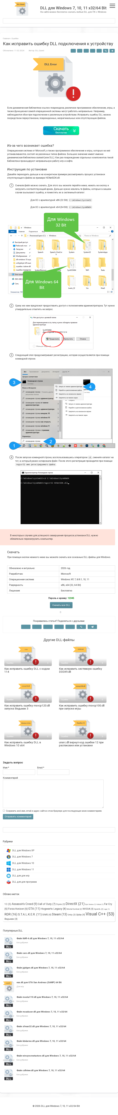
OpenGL (98, 909)
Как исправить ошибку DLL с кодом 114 (27, 670)
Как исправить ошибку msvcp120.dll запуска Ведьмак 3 (27, 707)
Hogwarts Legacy (53, 908)
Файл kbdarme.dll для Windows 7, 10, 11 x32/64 (41, 1041)
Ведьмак (10, 919)
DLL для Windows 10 (23, 863)
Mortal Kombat (74, 909)
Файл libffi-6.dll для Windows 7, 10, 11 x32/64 (40, 938)
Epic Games (90, 904)
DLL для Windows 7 (22, 856)
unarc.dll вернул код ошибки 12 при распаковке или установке (81, 744)
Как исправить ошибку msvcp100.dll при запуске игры (81, 707)
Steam (59, 914)
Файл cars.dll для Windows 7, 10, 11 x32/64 (39, 953)
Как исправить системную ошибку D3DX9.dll (80, 670)
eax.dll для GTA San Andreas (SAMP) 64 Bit (39, 982)
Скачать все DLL (61, 605)
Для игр (20, 986)
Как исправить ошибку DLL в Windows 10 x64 (22, 744)
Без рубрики (22, 942)
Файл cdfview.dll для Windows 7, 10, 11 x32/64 (41, 1070)
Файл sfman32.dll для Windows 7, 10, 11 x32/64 (41, 1026)
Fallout (100, 904)
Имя (6, 767)
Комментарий (10, 778)
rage (107, 909)
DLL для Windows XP (23, 850)
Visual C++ (100, 914)
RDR (10, 914)
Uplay (80, 914)
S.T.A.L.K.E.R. (30, 914)
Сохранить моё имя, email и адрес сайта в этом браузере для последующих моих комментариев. (54, 811)
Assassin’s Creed (24, 904)
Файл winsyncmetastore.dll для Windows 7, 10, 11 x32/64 (46, 1055)
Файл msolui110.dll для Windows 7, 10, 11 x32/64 (42, 997)
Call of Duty (47, 904)
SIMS (46, 914)
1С (7, 904)
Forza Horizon (18, 908)
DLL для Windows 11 (23, 869)
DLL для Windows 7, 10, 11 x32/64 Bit (73, 8)
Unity (72, 914)
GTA (34, 908)
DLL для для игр (20, 875)
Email (40, 767)
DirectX (75, 904)
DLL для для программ (24, 881)
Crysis (60, 904)
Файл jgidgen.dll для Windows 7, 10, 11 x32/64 (41, 967)
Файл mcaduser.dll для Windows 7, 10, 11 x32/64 (42, 1011)
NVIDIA (88, 909)
